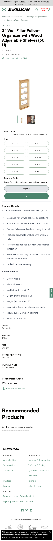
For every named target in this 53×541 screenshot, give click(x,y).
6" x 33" (15, 164)
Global (22, 2)
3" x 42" (15, 157)
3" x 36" (15, 151)
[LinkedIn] (30, 510)
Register (26, 188)
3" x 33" (38, 144)
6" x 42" (38, 171)
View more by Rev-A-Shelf (16, 58)
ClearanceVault (43, 9)
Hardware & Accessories (12, 16)
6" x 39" (15, 171)
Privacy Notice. (38, 537)
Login (26, 196)
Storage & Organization (37, 16)
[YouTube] (26, 510)
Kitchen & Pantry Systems (17, 20)
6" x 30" (38, 157)
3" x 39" (38, 151)
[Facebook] (22, 510)
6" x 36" (38, 164)
